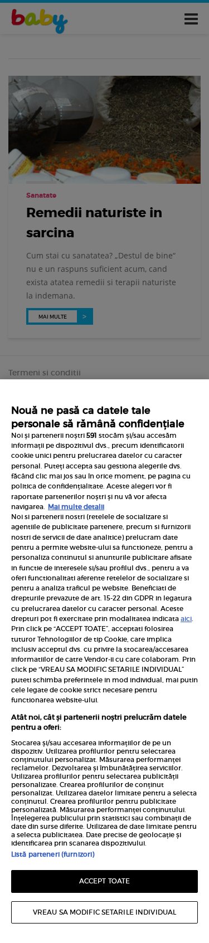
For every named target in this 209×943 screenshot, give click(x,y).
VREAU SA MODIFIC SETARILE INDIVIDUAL (104, 912)
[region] (104, 661)
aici (186, 618)
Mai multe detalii (76, 506)
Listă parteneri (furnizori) (52, 854)
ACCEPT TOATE (104, 881)
